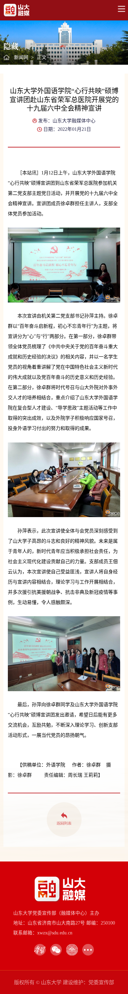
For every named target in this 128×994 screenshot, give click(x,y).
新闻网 (21, 57)
